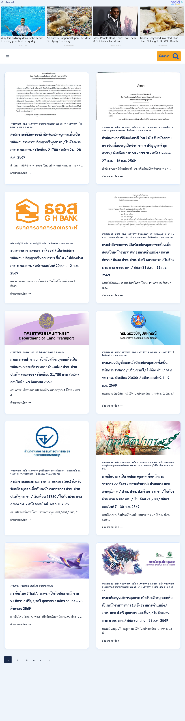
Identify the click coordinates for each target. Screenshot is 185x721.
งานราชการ (15, 123)
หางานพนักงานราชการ (51, 123)
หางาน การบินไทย (30, 585)
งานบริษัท (15, 585)
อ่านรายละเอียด (20, 172)
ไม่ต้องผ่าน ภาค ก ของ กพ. (139, 130)
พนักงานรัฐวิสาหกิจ (19, 243)
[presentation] (47, 94)
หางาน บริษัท (46, 585)
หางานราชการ (70, 123)
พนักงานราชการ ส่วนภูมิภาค (152, 234)
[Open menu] (7, 56)
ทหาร (117, 234)
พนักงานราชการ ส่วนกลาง (144, 127)
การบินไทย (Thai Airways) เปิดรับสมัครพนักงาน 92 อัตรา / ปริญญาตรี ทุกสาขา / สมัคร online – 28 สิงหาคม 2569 (46, 600)
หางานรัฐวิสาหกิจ (38, 243)
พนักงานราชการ (31, 123)
